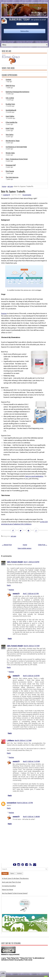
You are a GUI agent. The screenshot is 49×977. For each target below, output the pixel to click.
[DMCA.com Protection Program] (8, 953)
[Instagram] (19, 865)
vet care (10, 186)
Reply (9, 585)
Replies (11, 589)
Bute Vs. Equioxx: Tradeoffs (13, 191)
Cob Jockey (10, 98)
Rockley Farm (10, 104)
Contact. (8, 79)
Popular (5, 873)
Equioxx (4, 313)
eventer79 (6, 195)
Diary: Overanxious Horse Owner (17, 159)
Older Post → (42, 545)
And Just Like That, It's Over (11, 882)
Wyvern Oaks (10, 153)
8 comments (27, 195)
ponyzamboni (11, 803)
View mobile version (24, 548)
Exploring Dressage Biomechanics (17, 92)
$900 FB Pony (10, 86)
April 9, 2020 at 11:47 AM (31, 761)
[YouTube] (15, 865)
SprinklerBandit (11, 110)
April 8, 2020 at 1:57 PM (25, 803)
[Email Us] (35, 865)
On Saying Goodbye (9, 886)
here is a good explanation (34, 476)
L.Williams (10, 740)
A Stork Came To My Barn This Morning (15, 878)
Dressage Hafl (11, 165)
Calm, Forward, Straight (15, 562)
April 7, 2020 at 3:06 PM (31, 562)
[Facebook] (27, 865)
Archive (19, 873)
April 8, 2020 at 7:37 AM (31, 646)
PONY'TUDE (10, 128)
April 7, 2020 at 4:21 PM (31, 593)
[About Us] (11, 64)
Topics (12, 873)
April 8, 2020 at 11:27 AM (23, 740)
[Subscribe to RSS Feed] (30, 865)
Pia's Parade (10, 171)
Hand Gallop (10, 116)
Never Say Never (7, 889)
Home (4, 186)
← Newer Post (7, 545)
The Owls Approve (12, 177)
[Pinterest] (23, 865)
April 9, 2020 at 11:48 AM (31, 816)
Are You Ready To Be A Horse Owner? (15, 893)
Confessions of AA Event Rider (16, 147)
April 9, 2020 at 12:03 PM (31, 676)
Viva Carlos (9, 135)
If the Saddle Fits (11, 122)
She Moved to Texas (13, 141)
